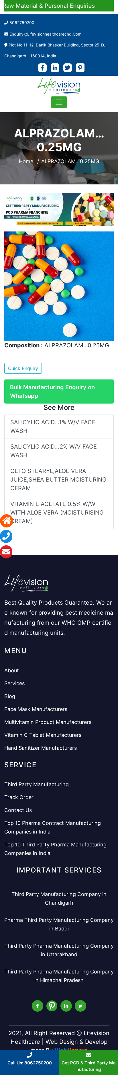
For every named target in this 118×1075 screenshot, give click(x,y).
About (11, 670)
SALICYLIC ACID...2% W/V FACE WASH (53, 451)
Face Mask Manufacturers (35, 709)
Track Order (19, 797)
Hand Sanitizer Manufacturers (40, 748)
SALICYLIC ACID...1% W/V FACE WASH (52, 426)
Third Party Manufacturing (36, 784)
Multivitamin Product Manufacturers (47, 722)
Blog (9, 696)
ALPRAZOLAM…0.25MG (70, 161)
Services (14, 683)
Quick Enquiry (23, 368)
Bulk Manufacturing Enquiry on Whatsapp (52, 391)
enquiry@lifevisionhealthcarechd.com (45, 34)
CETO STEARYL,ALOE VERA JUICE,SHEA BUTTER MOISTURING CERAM (58, 480)
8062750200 (21, 22)
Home (26, 161)
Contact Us (18, 810)
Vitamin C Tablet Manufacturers (42, 735)
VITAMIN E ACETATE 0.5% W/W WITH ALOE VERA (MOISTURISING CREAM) (57, 513)
